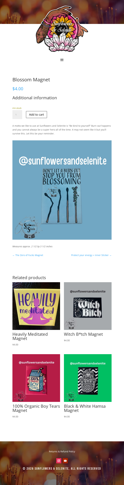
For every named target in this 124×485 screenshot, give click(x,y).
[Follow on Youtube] (65, 460)
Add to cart (36, 114)
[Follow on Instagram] (58, 460)
